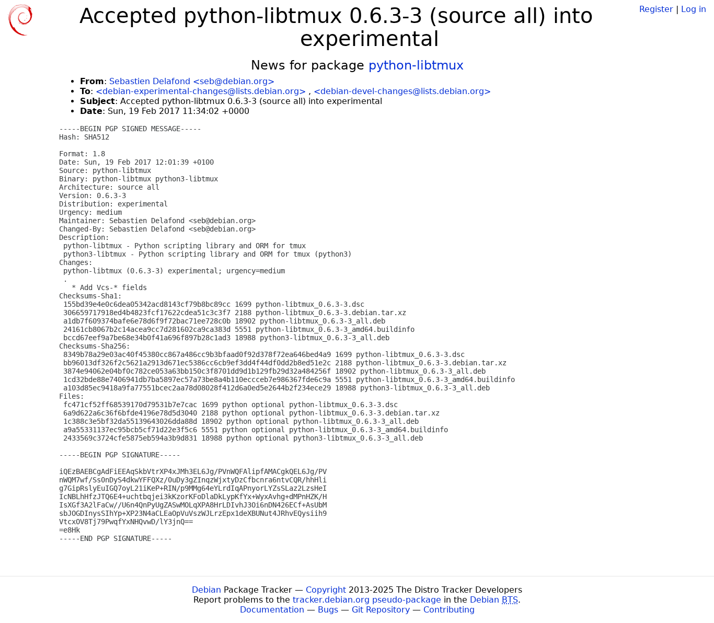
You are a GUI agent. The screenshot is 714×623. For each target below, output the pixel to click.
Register (656, 9)
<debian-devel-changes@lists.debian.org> (402, 91)
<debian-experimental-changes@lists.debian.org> (201, 91)
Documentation (272, 610)
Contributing (449, 610)
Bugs (328, 610)
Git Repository (381, 610)
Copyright (326, 590)
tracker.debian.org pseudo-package (367, 600)
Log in (693, 9)
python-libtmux (416, 65)
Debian (206, 590)
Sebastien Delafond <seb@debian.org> (191, 81)
